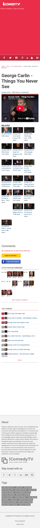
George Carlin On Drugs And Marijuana (18, 152)
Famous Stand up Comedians (10, 504)
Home (3, 66)
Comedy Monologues (8, 487)
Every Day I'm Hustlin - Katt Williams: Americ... (23, 318)
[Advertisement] (20, 32)
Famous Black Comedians (25, 499)
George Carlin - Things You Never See (29, 184)
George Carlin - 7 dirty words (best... (6, 198)
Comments (24, 92)
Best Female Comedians (8, 494)
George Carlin (6, 92)
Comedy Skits (19, 487)
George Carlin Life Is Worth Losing (17, 136)
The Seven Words (7, 134)
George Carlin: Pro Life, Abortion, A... (28, 168)
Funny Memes (27, 487)
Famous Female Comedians (9, 502)
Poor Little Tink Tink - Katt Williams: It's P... (22, 336)
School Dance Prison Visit (16, 327)
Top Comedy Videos (16, 66)
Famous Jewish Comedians (25, 502)
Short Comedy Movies (21, 490)
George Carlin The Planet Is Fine (18, 322)
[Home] (12, 4)
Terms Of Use (20, 524)
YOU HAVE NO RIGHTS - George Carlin (6, 228)
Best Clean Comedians (8, 492)
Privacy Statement (20, 521)
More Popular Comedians (19, 300)
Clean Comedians (32, 497)
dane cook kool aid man (15, 340)
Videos (8, 66)
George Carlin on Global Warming (19, 349)
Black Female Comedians (22, 494)
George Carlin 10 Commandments (19, 345)
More (19, 360)
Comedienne (5, 499)
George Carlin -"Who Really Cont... (28, 136)
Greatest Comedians (24, 504)
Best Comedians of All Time (22, 492)
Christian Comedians (20, 497)
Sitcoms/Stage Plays (7, 490)
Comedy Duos (14, 499)
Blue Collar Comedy (7, 497)
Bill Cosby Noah (13, 331)
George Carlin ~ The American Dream (28, 212)
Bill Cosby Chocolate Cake (16, 313)
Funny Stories (32, 490)
